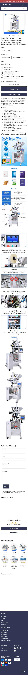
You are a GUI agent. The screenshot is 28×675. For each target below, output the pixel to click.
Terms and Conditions (6, 640)
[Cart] (22, 5)
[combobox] (14, 8)
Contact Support (4, 638)
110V (3, 50)
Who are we (4, 616)
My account (3, 624)
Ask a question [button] (14, 532)
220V (9, 50)
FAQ (2, 620)
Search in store (4, 622)
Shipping (3, 81)
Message (5, 471)
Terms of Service (14, 492)
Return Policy (4, 634)
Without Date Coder (18, 57)
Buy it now (14, 89)
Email (4, 456)
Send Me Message (9, 446)
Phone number (6, 464)
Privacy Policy (6, 492)
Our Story (3, 618)
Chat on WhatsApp (14, 94)
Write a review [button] (14, 528)
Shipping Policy (4, 632)
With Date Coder (6, 57)
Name (4, 449)
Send (6, 486)
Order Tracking (4, 630)
